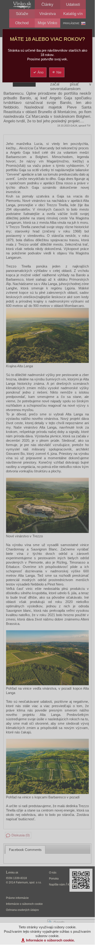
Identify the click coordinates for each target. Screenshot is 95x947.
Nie (58, 72)
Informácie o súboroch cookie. (50, 940)
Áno (40, 72)
